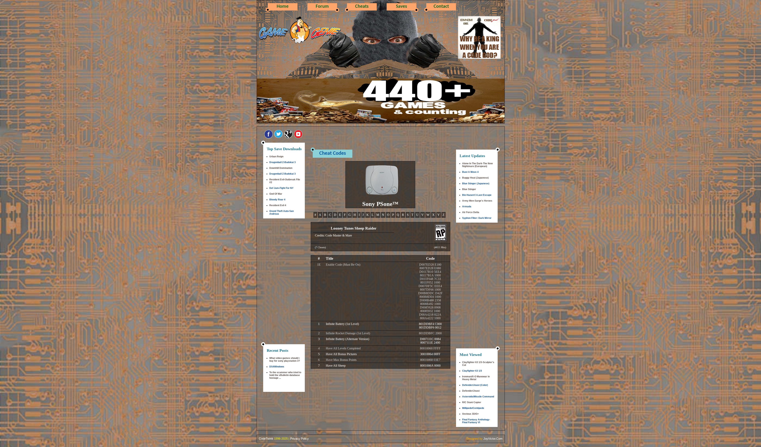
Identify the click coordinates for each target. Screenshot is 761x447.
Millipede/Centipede (473, 408)
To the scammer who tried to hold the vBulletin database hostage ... (285, 375)
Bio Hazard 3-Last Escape (476, 195)
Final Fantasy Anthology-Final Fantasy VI (476, 421)
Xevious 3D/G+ (470, 413)
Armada (466, 206)
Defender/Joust (471, 390)
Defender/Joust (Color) (475, 385)
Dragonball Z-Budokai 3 (282, 162)
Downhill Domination (280, 168)
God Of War (275, 193)
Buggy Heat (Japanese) (475, 177)
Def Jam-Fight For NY (281, 188)
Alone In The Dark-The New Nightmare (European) (477, 165)
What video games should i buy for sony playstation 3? (284, 359)
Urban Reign (276, 156)
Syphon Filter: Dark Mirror (476, 218)
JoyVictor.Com (493, 438)
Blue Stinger (469, 189)
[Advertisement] (284, 281)
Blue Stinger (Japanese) (475, 183)
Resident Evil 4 (277, 205)
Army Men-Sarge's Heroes (477, 200)
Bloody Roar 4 (277, 199)
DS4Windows (276, 366)
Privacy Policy (299, 438)
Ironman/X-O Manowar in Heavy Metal (476, 378)
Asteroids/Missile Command (478, 396)
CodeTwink (266, 438)
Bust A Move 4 (470, 172)
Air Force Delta (470, 212)
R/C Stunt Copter (471, 402)
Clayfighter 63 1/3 (472, 370)
